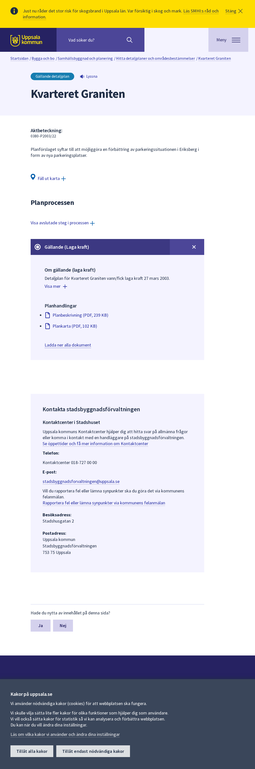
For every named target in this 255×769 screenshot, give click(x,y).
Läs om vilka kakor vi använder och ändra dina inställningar (65, 734)
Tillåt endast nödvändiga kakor (93, 751)
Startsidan (19, 58)
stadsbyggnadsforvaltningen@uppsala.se (81, 481)
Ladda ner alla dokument (68, 345)
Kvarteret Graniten (214, 58)
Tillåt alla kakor (31, 751)
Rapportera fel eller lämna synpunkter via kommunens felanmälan (104, 503)
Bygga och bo (43, 58)
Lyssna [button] (91, 76)
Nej (63, 625)
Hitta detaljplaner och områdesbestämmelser (155, 58)
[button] (234, 11)
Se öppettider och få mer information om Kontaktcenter (95, 443)
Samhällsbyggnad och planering (85, 58)
